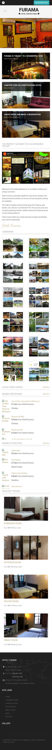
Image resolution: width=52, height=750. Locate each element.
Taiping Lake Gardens (19, 473)
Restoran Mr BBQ (17, 416)
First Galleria (16, 460)
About (7, 713)
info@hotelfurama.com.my (16, 680)
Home (7, 697)
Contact (8, 717)
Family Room (11, 640)
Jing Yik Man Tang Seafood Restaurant (25, 401)
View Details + (9, 88)
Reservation (41, 3)
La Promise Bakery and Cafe (21, 439)
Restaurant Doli (17, 430)
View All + (46, 387)
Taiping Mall (15, 450)
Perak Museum (16, 486)
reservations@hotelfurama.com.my (19, 683)
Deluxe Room (11, 601)
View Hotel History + (11, 59)
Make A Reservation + (12, 117)
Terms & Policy (9, 742)
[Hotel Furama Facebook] (3, 2)
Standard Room (12, 523)
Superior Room (12, 562)
